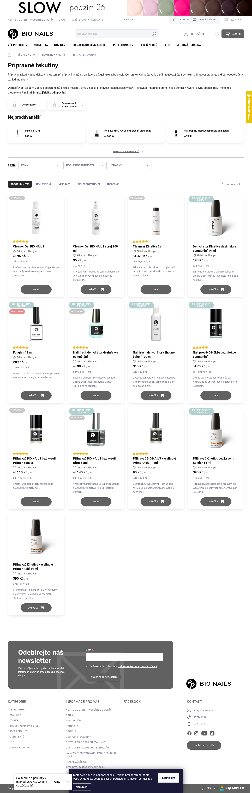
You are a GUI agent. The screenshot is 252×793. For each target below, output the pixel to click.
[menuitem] (19, 45)
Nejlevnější (44, 184)
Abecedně (113, 184)
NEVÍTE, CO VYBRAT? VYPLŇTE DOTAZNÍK (30, 19)
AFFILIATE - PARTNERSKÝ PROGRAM (85, 767)
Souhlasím (168, 777)
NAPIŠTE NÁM (78, 19)
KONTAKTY (97, 19)
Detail (36, 289)
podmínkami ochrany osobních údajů (137, 666)
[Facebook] (189, 732)
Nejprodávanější (89, 184)
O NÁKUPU (71, 731)
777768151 (200, 717)
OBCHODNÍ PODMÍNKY (78, 736)
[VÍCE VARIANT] (36, 219)
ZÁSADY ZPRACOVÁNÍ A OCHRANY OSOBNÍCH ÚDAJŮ (91, 755)
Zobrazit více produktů (126, 151)
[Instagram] (196, 732)
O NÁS (61, 19)
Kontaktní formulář (204, 745)
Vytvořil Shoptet (209, 788)
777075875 (200, 724)
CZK (233, 19)
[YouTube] (204, 732)
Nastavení (82, 787)
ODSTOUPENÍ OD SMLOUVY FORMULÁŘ (87, 747)
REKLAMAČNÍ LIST (76, 761)
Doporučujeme (19, 184)
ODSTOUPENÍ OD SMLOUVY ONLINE (85, 742)
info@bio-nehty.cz (203, 710)
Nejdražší (64, 184)
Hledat (154, 33)
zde (150, 778)
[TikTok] (212, 732)
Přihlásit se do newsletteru (103, 677)
